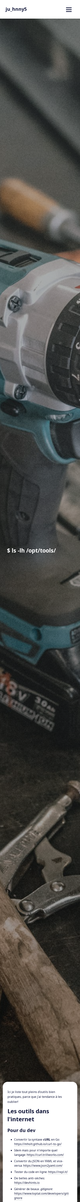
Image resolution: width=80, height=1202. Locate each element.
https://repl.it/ (58, 1172)
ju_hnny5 (16, 9)
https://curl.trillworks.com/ (45, 1155)
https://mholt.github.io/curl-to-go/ (38, 1144)
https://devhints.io (27, 1183)
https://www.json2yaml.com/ (43, 1165)
